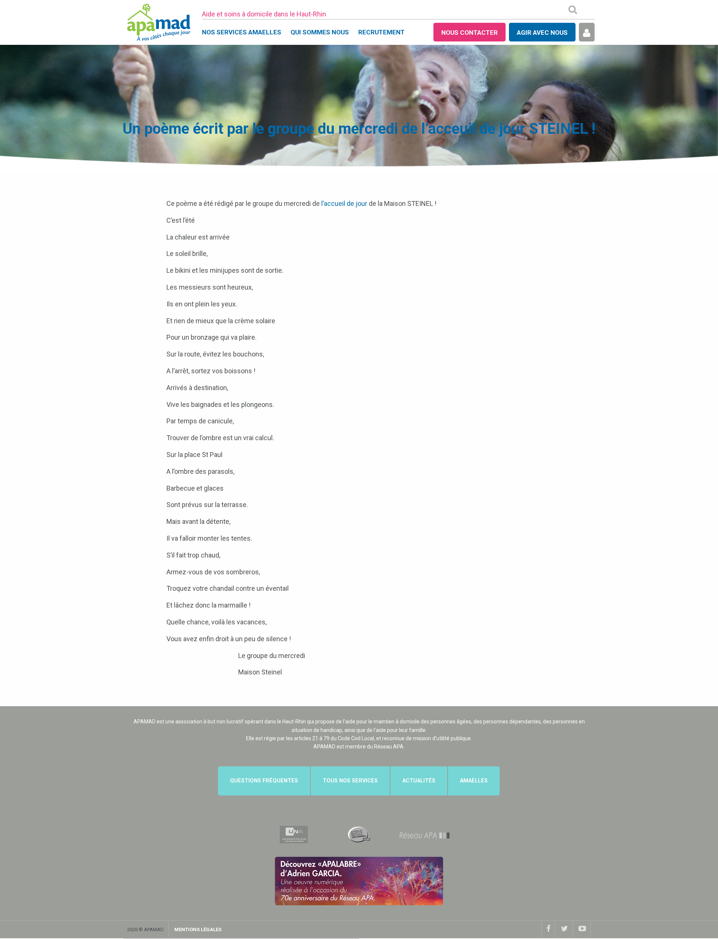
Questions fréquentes (264, 781)
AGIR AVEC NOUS (542, 32)
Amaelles (474, 781)
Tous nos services (350, 781)
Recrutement (381, 32)
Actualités (418, 781)
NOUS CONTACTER (469, 32)
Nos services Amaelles (241, 32)
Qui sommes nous (320, 32)
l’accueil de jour (344, 203)
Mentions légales (197, 929)
